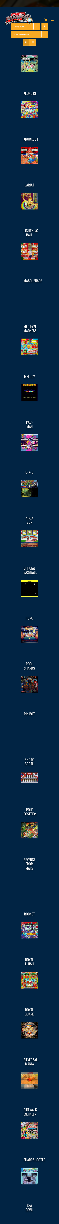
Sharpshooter (34, 1159)
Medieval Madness (30, 328)
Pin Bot (29, 713)
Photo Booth (29, 761)
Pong (29, 618)
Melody (29, 376)
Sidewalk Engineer (30, 1112)
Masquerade (32, 280)
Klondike (30, 93)
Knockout (30, 139)
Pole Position (30, 812)
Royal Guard (29, 1012)
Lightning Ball (30, 233)
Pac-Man (29, 424)
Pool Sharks (29, 666)
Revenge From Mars (29, 864)
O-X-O (29, 472)
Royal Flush (29, 962)
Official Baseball (30, 570)
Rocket (29, 914)
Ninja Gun (29, 520)
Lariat (29, 185)
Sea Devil (29, 1207)
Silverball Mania (31, 1062)
